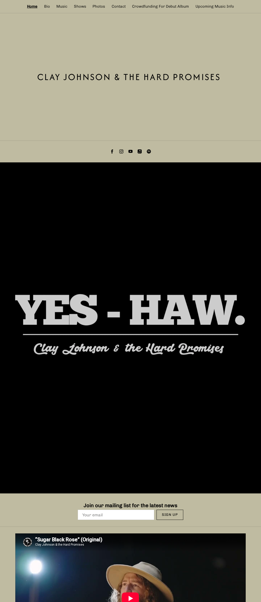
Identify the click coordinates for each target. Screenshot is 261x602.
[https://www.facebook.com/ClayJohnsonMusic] (112, 151)
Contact (119, 6)
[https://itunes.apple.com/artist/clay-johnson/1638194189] (140, 151)
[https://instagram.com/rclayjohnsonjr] (121, 151)
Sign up (170, 515)
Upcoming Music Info (214, 6)
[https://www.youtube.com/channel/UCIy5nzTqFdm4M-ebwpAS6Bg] (130, 151)
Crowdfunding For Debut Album (160, 6)
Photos (99, 6)
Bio (47, 6)
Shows (80, 6)
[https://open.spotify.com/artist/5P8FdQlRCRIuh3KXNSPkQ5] (149, 151)
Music (61, 6)
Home (32, 6)
